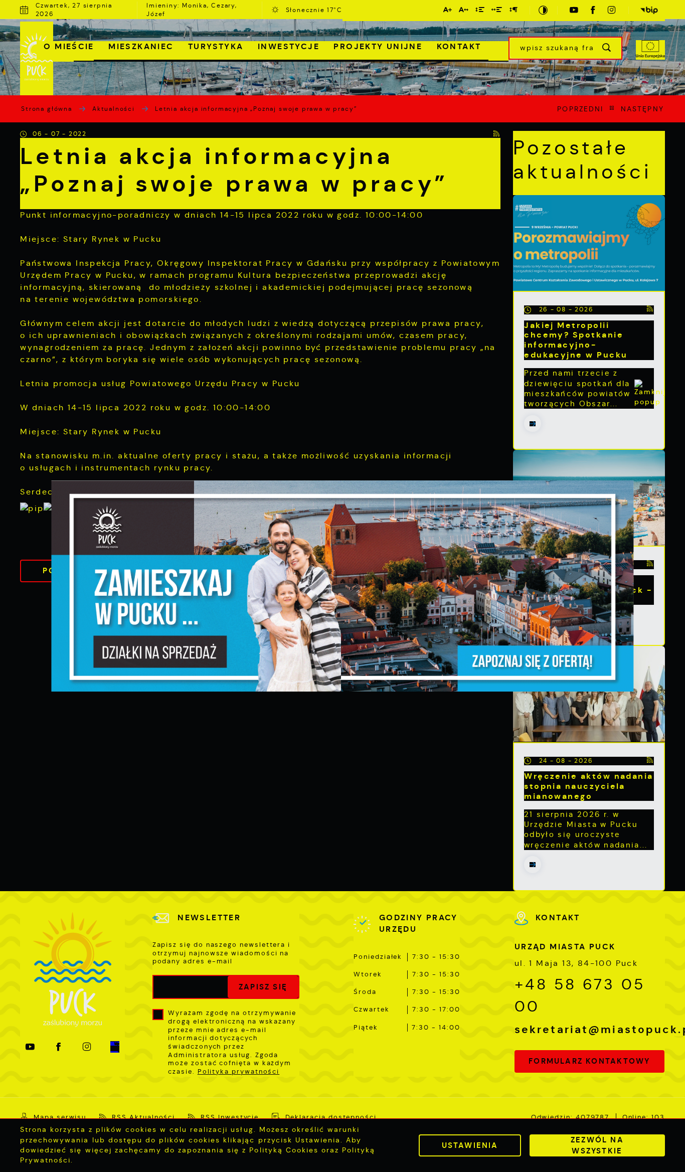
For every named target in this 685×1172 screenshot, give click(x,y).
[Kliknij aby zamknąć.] (650, 395)
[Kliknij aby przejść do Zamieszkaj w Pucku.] (342, 586)
